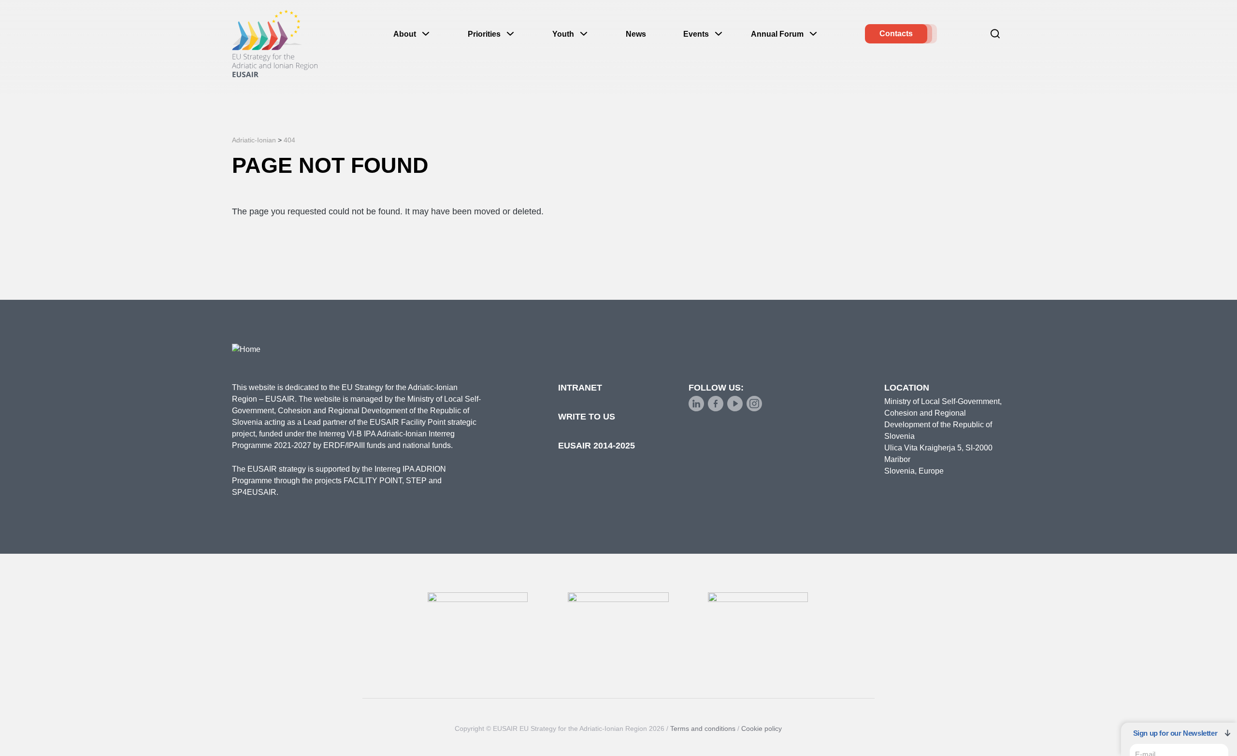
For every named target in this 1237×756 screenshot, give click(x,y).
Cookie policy (761, 728)
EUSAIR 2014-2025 (596, 445)
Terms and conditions (702, 728)
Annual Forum (777, 34)
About (404, 34)
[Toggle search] (995, 33)
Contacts (896, 33)
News (636, 34)
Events (696, 34)
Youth (563, 34)
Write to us (586, 416)
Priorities (484, 34)
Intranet (580, 387)
